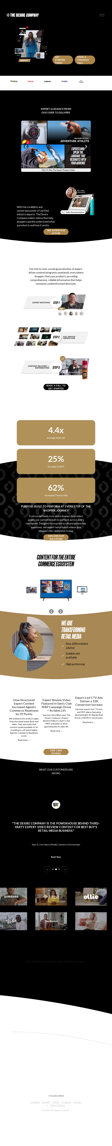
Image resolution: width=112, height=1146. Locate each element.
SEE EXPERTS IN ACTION (56, 232)
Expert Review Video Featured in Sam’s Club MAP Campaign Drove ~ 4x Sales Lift (56, 705)
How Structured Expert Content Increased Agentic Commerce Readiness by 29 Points (24, 707)
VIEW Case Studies (56, 752)
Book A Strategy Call (83, 59)
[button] (99, 685)
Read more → (24, 740)
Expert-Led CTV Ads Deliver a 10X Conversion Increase (89, 701)
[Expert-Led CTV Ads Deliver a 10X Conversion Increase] (89, 691)
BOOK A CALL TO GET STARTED (56, 387)
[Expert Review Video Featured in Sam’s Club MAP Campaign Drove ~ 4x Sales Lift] (56, 692)
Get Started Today (60, 59)
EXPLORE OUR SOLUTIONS (56, 537)
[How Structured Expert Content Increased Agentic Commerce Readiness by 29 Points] (24, 692)
